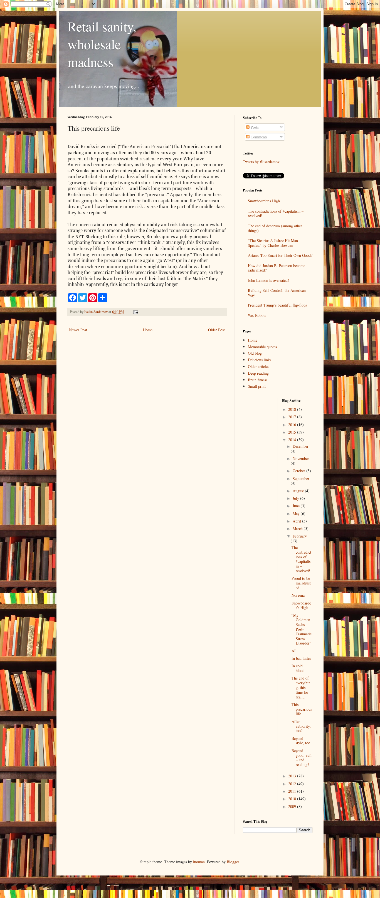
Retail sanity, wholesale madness (102, 44)
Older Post (216, 329)
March (298, 528)
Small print (257, 386)
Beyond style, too (301, 741)
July (296, 498)
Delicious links (259, 359)
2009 (292, 806)
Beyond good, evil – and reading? (302, 757)
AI (294, 650)
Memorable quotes (262, 346)
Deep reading (258, 373)
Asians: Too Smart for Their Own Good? (280, 255)
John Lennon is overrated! (268, 280)
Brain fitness (257, 379)
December (301, 446)
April (297, 521)
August (299, 490)
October (299, 470)
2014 (292, 439)
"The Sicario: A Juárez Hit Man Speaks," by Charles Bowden (273, 243)
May (297, 513)
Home (147, 329)
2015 (292, 432)
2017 (292, 416)
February (300, 536)
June (297, 505)
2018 (292, 409)
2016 (292, 424)
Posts (254, 127)
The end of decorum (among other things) (275, 228)
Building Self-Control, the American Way (277, 293)
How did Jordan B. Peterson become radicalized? (276, 268)
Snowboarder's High (264, 200)
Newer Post (78, 329)
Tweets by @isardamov (261, 161)
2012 (292, 783)
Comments (258, 137)
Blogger (233, 861)
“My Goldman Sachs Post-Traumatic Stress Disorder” (302, 629)
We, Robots (257, 315)
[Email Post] (135, 311)
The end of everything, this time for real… (301, 687)
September (301, 478)
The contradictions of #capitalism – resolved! (275, 213)
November (301, 458)
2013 (292, 775)
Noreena (298, 595)
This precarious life (302, 709)
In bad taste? (301, 658)
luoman (199, 861)
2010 (292, 798)
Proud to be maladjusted (301, 583)
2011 (292, 791)
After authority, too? (301, 726)
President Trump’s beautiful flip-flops (277, 305)
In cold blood (298, 668)
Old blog (255, 353)
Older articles (258, 366)
